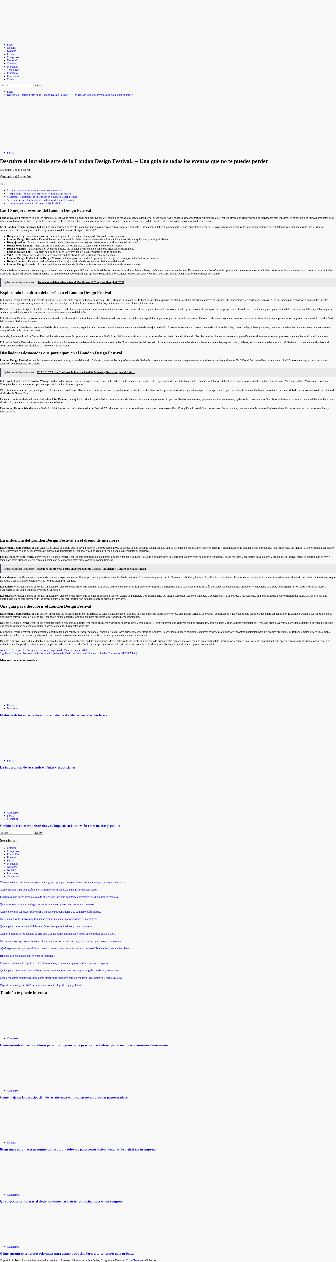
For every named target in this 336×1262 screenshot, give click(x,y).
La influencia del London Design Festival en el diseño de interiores (42, 200)
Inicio (10, 44)
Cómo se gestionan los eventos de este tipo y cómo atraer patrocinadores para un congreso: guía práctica (57, 933)
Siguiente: (68, 653)
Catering (11, 63)
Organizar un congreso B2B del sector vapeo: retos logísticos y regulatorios (41, 985)
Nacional (12, 60)
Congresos (13, 57)
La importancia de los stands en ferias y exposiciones (37, 767)
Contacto (12, 79)
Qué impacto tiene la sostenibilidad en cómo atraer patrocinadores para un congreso (46, 926)
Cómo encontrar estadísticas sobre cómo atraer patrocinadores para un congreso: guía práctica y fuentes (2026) (61, 977)
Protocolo (12, 72)
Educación (13, 76)
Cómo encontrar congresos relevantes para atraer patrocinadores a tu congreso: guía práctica (50, 911)
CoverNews (132, 1260)
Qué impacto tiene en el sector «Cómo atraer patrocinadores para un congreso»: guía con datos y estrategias (59, 970)
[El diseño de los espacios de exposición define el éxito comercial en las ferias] (26, 699)
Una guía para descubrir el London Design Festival (34, 203)
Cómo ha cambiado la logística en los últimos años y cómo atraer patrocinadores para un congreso (54, 963)
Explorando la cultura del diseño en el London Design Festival (40, 193)
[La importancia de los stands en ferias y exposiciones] (26, 754)
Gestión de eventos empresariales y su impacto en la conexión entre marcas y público (60, 826)
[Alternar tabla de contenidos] (2, 184)
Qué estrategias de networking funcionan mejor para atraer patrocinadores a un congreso (48, 918)
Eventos (11, 50)
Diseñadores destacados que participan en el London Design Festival (43, 196)
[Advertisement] (168, 123)
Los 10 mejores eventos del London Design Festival (35, 190)
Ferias (10, 54)
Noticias (11, 47)
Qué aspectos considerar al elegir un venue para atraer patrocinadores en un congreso (47, 904)
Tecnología (13, 69)
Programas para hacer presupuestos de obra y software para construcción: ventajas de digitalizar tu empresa (59, 896)
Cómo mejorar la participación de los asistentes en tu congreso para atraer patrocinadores (48, 889)
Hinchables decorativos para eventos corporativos (27, 955)
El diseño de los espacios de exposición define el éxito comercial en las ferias (53, 715)
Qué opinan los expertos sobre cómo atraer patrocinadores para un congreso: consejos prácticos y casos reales (60, 941)
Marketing (12, 66)
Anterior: (44, 650)
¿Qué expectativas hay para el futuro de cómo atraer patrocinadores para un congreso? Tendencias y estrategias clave (64, 948)
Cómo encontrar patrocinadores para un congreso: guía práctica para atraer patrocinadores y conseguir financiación (63, 882)
